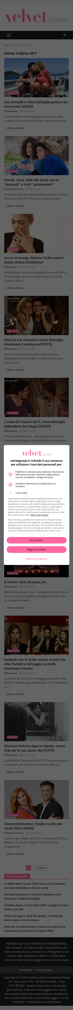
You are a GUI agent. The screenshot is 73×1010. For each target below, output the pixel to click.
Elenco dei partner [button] (39, 515)
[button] (36, 493)
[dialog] (36, 505)
